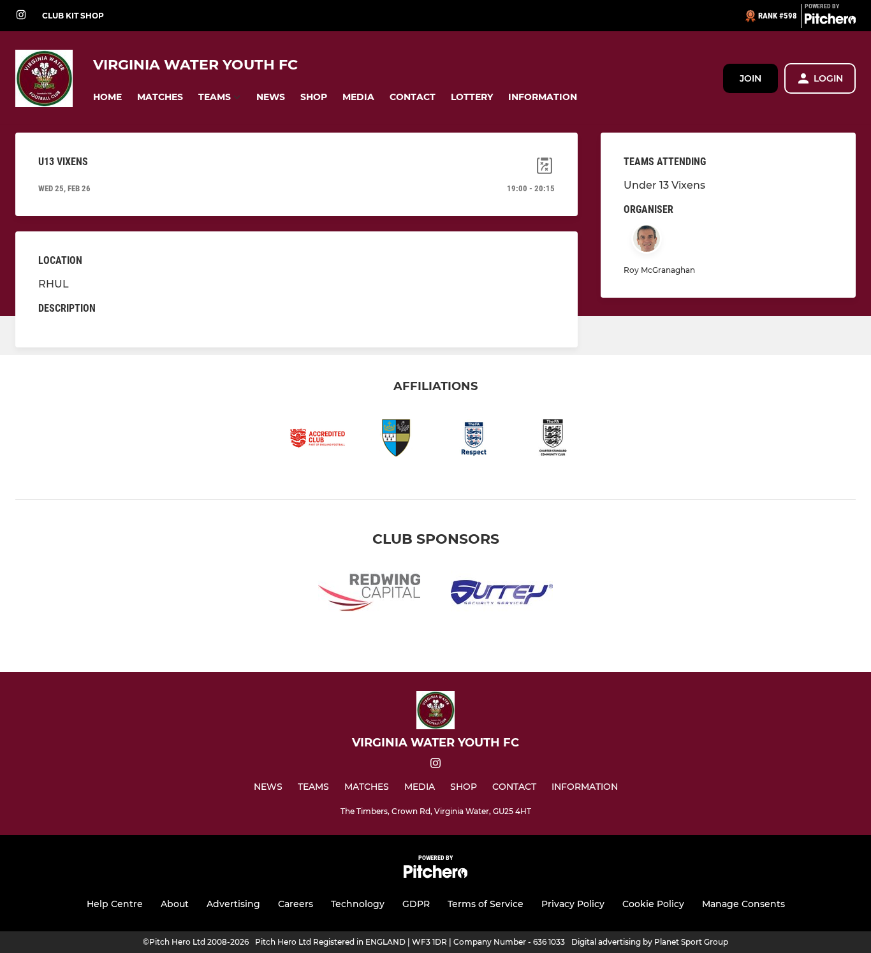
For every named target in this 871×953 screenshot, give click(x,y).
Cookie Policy (653, 904)
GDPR (416, 904)
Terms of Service (485, 904)
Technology (357, 904)
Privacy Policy (572, 904)
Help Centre (115, 904)
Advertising (233, 904)
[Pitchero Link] (830, 21)
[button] (107, 97)
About (175, 904)
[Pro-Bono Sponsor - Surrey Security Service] (502, 594)
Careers (295, 904)
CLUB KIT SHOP (73, 15)
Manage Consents (743, 904)
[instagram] (21, 16)
